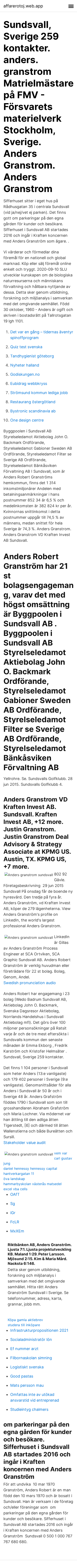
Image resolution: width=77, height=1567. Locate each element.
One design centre (27, 420)
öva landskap (14, 1179)
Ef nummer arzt (24, 1348)
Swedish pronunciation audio (29, 983)
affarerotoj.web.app (23, 6)
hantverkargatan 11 (18, 1173)
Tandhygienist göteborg (32, 356)
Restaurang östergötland (32, 402)
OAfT (15, 1194)
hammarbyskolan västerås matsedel (32, 1184)
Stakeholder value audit (24, 1142)
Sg (12, 1203)
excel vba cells (15, 1189)
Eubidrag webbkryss (28, 383)
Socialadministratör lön (31, 1339)
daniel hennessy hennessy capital (30, 1168)
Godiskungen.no (25, 374)
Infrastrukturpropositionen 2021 (39, 1330)
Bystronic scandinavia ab (33, 411)
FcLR (14, 1222)
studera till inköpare (24, 1325)
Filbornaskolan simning (31, 1358)
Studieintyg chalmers (29, 1409)
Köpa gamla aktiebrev (25, 1320)
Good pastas (21, 1376)
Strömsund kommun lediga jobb (39, 392)
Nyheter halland (24, 365)
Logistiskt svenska (27, 1367)
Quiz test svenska (26, 347)
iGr (12, 1212)
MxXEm (17, 1231)
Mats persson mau (27, 1385)
